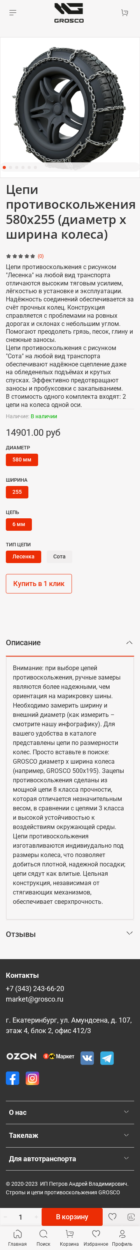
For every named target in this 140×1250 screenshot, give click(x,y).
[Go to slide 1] (4, 167)
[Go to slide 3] (16, 167)
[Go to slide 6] (35, 167)
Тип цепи (18, 545)
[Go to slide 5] (29, 167)
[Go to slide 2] (10, 167)
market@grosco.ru (34, 999)
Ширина (17, 480)
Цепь (12, 512)
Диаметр (18, 448)
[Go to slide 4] (22, 167)
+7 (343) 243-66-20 (35, 989)
